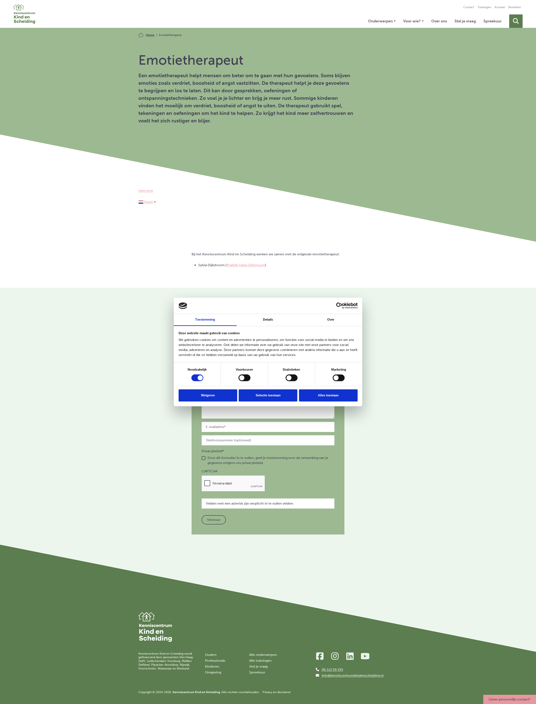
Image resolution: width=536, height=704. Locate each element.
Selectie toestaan (268, 395)
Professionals (215, 661)
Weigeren (208, 395)
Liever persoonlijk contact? (510, 699)
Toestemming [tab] (205, 319)
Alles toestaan (328, 395)
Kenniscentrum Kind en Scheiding (24, 14)
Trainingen (484, 7)
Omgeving (213, 672)
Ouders (210, 655)
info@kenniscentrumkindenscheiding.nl (353, 675)
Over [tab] (330, 319)
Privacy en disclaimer (277, 692)
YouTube (365, 656)
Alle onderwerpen (263, 655)
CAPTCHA (209, 471)
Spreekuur (492, 21)
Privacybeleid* (213, 451)
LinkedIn (350, 656)
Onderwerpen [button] (380, 21)
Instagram (335, 656)
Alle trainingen (260, 661)
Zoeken (516, 21)
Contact (468, 7)
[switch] (244, 378)
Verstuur (213, 520)
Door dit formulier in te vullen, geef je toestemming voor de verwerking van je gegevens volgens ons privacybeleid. (267, 460)
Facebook (320, 656)
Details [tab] (268, 319)
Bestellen (514, 7)
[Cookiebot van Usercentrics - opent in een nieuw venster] (339, 306)
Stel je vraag (465, 21)
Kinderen (212, 666)
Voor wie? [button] (412, 21)
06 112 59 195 (332, 670)
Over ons (439, 21)
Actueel (500, 7)
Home (150, 35)
